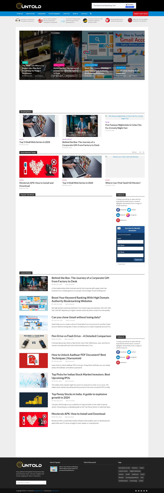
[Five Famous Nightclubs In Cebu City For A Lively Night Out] (125, 117)
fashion (121, 474)
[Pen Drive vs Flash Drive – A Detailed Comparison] (33, 342)
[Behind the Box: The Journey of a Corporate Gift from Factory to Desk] (77, 55)
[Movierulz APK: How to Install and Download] (86, 20)
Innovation (30, 14)
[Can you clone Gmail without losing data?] (33, 323)
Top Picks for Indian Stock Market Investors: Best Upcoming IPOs (51, 20)
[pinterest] (144, 490)
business (134, 468)
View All (134, 152)
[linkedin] (146, 490)
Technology (121, 67)
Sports (75, 14)
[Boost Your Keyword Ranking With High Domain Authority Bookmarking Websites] (108, 55)
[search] (44, 482)
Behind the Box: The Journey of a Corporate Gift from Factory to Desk (66, 70)
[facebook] (136, 490)
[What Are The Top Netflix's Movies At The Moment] (108, 20)
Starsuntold (55, 491)
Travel (25, 62)
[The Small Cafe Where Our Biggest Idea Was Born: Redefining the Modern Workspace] (130, 21)
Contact (84, 14)
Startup (20, 14)
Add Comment (39, 76)
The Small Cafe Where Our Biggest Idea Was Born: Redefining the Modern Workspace (141, 21)
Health (128, 474)
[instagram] (141, 490)
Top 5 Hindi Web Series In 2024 (34, 142)
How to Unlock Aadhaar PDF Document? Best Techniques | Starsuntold (28, 20)
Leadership (41, 14)
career (142, 468)
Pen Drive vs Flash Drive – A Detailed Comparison (81, 336)
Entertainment (54, 14)
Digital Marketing (91, 65)
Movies (21, 139)
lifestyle (121, 477)
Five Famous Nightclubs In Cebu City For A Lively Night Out (123, 126)
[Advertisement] (76, 97)
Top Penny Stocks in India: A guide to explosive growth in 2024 (73, 20)
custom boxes (123, 471)
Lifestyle (66, 14)
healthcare (135, 474)
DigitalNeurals (38, 491)
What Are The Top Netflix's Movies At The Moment (118, 20)
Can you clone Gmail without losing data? (127, 72)
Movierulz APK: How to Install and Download (95, 20)
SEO (142, 477)
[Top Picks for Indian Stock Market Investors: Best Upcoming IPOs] (41, 20)
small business (123, 481)
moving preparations (132, 477)
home (142, 474)
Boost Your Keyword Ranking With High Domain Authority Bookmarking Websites (96, 70)
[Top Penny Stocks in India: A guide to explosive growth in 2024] (63, 20)
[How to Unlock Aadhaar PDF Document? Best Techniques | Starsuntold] (18, 20)
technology (133, 481)
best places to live (124, 468)
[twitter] (138, 490)
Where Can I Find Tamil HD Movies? (123, 182)
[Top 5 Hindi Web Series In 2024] (39, 126)
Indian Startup (59, 65)
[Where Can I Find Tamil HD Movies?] (125, 167)
